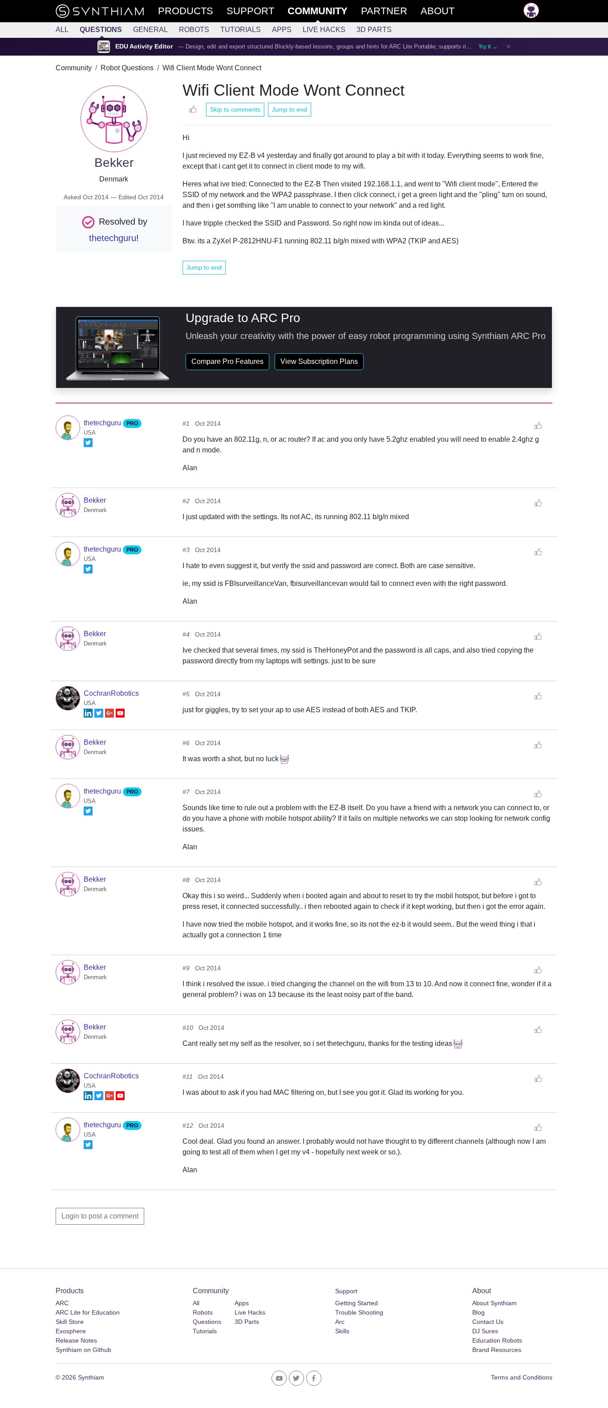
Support (346, 1291)
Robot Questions (127, 68)
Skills (342, 1331)
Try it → (488, 47)
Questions (101, 29)
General (150, 29)
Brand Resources (496, 1349)
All (62, 29)
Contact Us (487, 1321)
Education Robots (497, 1340)
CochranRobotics (111, 693)
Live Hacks (324, 29)
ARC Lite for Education (88, 1312)
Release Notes (76, 1340)
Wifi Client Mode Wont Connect (211, 68)
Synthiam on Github (83, 1349)
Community (74, 68)
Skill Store (70, 1321)
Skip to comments (235, 109)
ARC (62, 1303)
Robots (194, 29)
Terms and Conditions (521, 1377)
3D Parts (374, 29)
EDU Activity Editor (144, 46)
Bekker (95, 500)
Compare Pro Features (227, 361)
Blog (478, 1312)
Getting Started (356, 1303)
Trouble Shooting (359, 1312)
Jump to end (289, 109)
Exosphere (71, 1331)
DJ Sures (485, 1331)
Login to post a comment (99, 1216)
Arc (340, 1321)
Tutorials (240, 29)
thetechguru (112, 238)
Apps (282, 29)
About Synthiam (494, 1303)
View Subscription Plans (319, 361)
